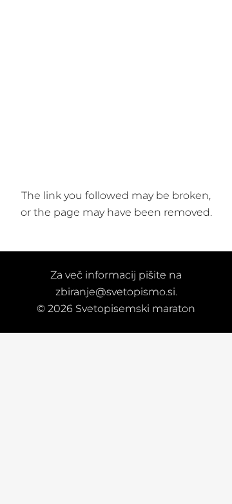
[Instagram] (139, 16)
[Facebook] (123, 15)
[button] (96, 16)
